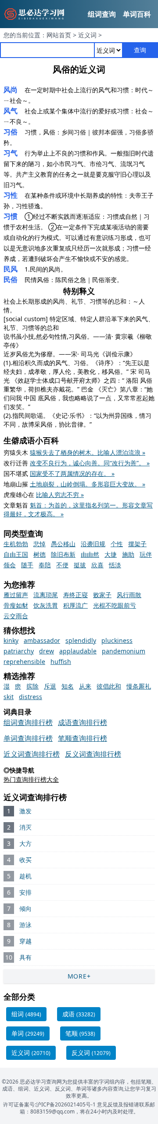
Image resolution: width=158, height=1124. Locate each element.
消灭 (25, 827)
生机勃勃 (16, 544)
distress (30, 697)
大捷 (110, 554)
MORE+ (79, 976)
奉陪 (45, 565)
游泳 (25, 925)
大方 (25, 843)
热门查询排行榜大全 (31, 779)
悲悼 (39, 544)
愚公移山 (63, 544)
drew (46, 651)
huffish (60, 661)
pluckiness (117, 640)
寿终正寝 (75, 595)
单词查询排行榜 (28, 738)
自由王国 (16, 554)
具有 (25, 957)
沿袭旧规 (93, 544)
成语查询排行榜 (82, 722)
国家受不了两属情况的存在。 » (72, 473)
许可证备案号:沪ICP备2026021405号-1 (49, 1104)
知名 (67, 686)
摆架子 (137, 544)
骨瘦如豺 (16, 605)
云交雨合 (16, 616)
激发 (25, 811)
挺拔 (80, 565)
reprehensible (24, 661)
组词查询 (102, 14)
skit (9, 697)
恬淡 (115, 565)
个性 (117, 544)
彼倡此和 (109, 686)
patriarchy (19, 651)
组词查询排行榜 (28, 722)
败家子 (102, 595)
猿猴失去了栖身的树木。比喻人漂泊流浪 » (87, 452)
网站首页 (59, 35)
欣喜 (97, 565)
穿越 (25, 941)
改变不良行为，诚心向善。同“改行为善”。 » (90, 463)
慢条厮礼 (138, 686)
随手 (27, 565)
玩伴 (146, 554)
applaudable (78, 651)
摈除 (32, 686)
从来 (85, 686)
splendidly (80, 640)
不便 (62, 565)
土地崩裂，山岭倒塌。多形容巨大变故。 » (87, 484)
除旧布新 (63, 554)
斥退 (50, 686)
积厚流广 (75, 605)
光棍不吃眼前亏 (114, 605)
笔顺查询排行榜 (82, 738)
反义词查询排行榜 (93, 754)
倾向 (25, 908)
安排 (25, 892)
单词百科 (137, 14)
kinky (11, 640)
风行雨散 (129, 595)
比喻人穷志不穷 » (60, 494)
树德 (39, 554)
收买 (25, 860)
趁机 (25, 876)
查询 (140, 50)
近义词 (87, 35)
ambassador (42, 640)
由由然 (90, 554)
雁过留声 (16, 595)
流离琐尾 (45, 595)
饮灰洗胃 (45, 605)
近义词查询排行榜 (32, 754)
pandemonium (123, 651)
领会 (10, 565)
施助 (128, 554)
